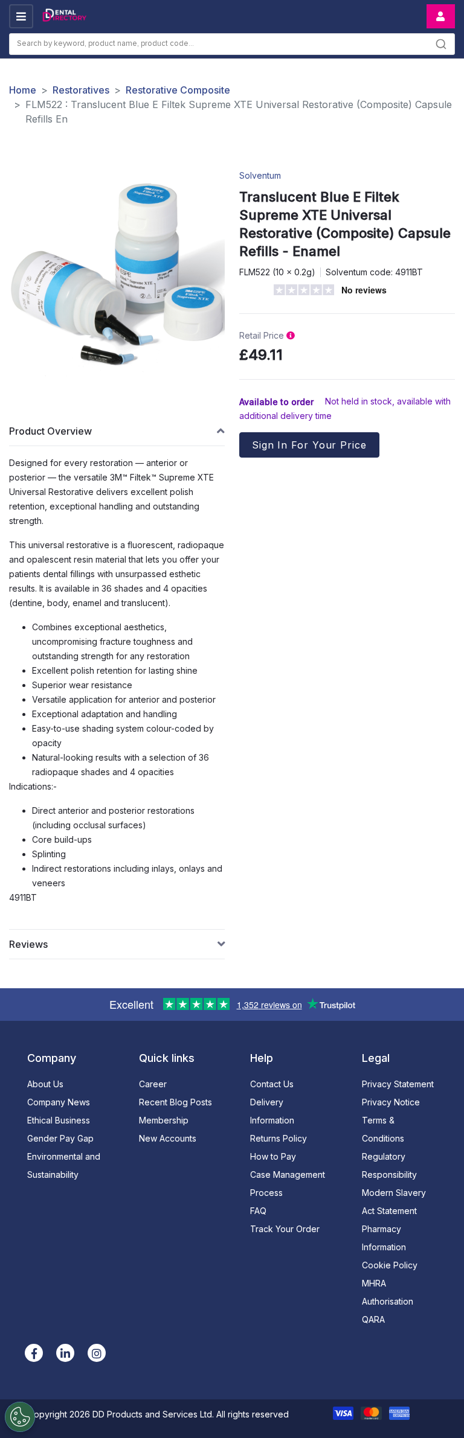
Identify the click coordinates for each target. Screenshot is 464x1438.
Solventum (260, 175)
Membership (163, 1120)
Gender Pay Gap (60, 1138)
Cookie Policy (389, 1265)
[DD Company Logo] (64, 17)
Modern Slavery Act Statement (394, 1201)
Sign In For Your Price (309, 445)
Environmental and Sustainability (63, 1165)
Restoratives (81, 90)
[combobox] (232, 44)
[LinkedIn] (65, 1353)
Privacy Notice (391, 1102)
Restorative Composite (178, 90)
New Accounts (167, 1138)
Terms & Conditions (383, 1129)
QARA (373, 1319)
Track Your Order (285, 1229)
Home (22, 90)
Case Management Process (287, 1183)
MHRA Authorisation (387, 1292)
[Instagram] (96, 1353)
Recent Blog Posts (175, 1102)
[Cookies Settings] (20, 1417)
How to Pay (273, 1156)
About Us (45, 1084)
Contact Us (272, 1084)
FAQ (258, 1211)
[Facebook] (34, 1353)
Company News (58, 1102)
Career (153, 1084)
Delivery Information (272, 1111)
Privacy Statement (398, 1084)
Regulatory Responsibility (389, 1165)
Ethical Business (58, 1120)
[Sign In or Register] (441, 16)
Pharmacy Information (384, 1238)
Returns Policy (278, 1138)
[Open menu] (21, 16)
